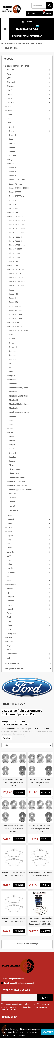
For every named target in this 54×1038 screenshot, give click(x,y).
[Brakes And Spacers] (11, 9)
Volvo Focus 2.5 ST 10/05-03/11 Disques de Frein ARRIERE (14, 829)
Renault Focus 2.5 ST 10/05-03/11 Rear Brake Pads (13, 873)
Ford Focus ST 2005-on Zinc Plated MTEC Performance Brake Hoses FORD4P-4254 (40, 921)
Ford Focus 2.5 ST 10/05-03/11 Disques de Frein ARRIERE (40, 782)
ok (46, 997)
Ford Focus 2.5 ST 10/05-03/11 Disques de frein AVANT (13, 782)
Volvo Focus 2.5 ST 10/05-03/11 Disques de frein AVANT (40, 829)
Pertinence (7, 745)
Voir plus (7, 738)
